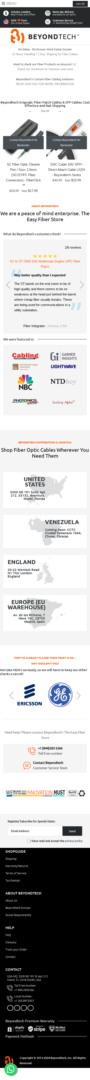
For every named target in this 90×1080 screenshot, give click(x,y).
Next (81, 285)
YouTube (31, 1008)
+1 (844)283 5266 (50, 748)
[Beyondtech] (45, 31)
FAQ (8, 934)
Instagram (24, 1008)
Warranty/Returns (16, 865)
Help (9, 928)
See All (45, 111)
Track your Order (16, 949)
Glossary (10, 942)
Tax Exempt (12, 880)
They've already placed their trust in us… (45, 657)
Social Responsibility (18, 914)
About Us (11, 900)
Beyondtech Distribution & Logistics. (45, 442)
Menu (11, 3)
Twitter (17, 1008)
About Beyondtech (45, 206)
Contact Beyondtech (48, 763)
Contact (10, 956)
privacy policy (73, 840)
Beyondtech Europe (17, 907)
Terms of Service (15, 873)
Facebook (10, 1008)
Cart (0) (80, 3)
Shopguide (15, 851)
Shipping (10, 858)
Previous (8, 285)
